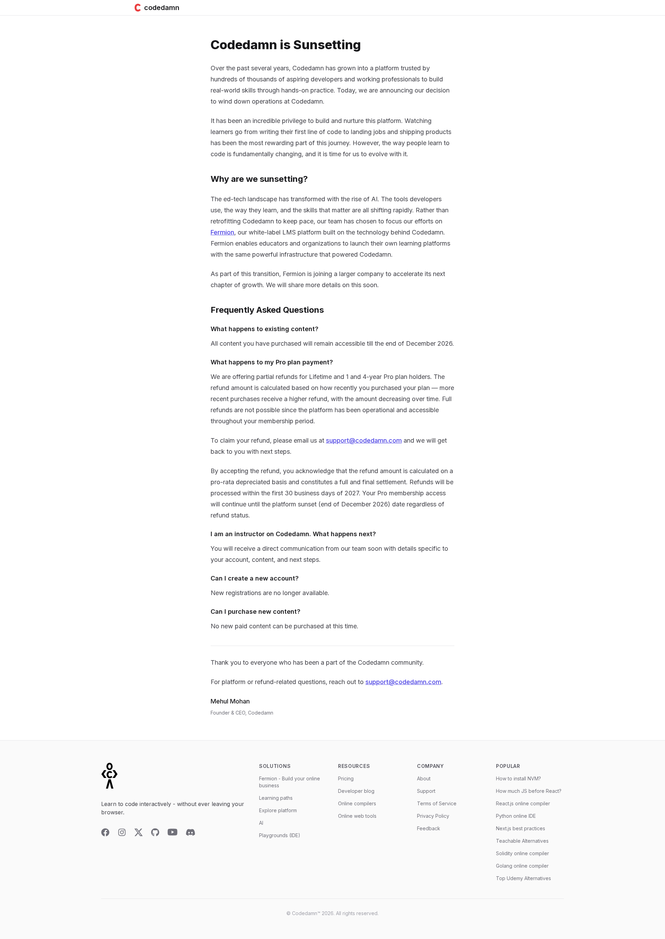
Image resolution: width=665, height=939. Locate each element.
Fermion (222, 232)
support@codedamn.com (364, 440)
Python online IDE (516, 816)
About (424, 778)
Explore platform (278, 810)
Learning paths (276, 798)
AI (261, 823)
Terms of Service (436, 803)
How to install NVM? (518, 778)
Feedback (428, 828)
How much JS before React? (528, 791)
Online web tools (357, 816)
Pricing (346, 778)
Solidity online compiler (522, 853)
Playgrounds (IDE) (279, 835)
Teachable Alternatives (522, 841)
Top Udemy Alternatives (523, 878)
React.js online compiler (523, 803)
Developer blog (356, 791)
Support (426, 791)
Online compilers (357, 803)
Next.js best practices (520, 828)
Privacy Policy (433, 816)
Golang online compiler (522, 866)
